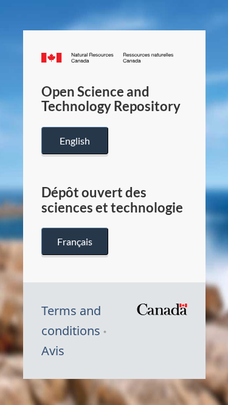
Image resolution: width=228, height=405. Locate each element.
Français (74, 241)
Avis (52, 350)
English (75, 140)
